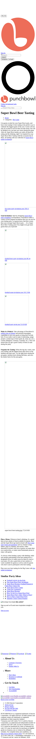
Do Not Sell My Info (11, 708)
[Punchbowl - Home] (18, 102)
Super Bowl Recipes (13, 591)
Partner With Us (14, 666)
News (10, 664)
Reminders (12, 678)
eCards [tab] (11, 59)
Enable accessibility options (22, 698)
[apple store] (7, 650)
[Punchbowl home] (18, 51)
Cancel (4, 57)
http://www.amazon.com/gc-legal (11, 733)
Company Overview (15, 663)
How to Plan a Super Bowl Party (17, 597)
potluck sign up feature (8, 333)
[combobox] (11, 55)
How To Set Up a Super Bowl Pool (18, 593)
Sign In (3, 53)
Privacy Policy (9, 706)
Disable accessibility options (22, 696)
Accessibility (13, 691)
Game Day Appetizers (14, 589)
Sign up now (5, 610)
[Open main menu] (2, 16)
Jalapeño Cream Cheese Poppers (17, 598)
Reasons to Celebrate (15, 677)
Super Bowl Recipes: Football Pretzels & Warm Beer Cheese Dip (19, 585)
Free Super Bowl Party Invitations (17, 582)
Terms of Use (9, 705)
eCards (14, 104)
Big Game (16, 120)
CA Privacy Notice (11, 710)
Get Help (12, 687)
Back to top (4, 699)
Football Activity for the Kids (16, 580)
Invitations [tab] (5, 59)
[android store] (21, 650)
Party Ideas (12, 675)
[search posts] (1, 108)
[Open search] (5, 16)
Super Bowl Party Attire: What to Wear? (19, 595)
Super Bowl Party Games (15, 587)
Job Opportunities (14, 689)
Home (7, 118)
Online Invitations (6, 104)
